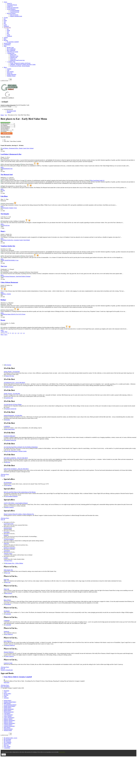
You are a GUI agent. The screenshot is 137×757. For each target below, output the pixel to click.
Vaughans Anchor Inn (8, 246)
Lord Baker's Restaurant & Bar (11, 154)
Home (2, 115)
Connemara (7, 620)
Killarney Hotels (8, 719)
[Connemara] (70, 614)
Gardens (9, 68)
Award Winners (11, 9)
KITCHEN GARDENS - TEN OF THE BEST (16, 458)
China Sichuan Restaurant (9, 282)
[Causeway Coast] (70, 656)
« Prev (5, 331)
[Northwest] (70, 624)
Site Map (6, 695)
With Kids (6, 543)
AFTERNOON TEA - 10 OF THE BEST (14, 382)
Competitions (7, 44)
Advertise (6, 697)
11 (15, 333)
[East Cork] (70, 573)
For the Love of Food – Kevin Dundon (20, 66)
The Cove (4, 266)
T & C (5, 692)
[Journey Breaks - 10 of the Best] (70, 365)
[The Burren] (70, 604)
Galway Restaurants (9, 717)
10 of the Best (7, 27)
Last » (5, 334)
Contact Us (10, 6)
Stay (5, 22)
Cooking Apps (11, 61)
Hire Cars (6, 745)
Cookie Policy (62, 752)
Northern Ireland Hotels (10, 702)
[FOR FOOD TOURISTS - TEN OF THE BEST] (70, 462)
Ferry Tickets (7, 746)
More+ (5, 67)
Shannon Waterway (9, 652)
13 (21, 333)
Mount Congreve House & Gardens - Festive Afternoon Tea (19, 514)
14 (23, 333)
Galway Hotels (7, 716)
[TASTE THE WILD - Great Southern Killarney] (70, 496)
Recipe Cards (10, 47)
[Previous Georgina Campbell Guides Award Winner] (35, 163)
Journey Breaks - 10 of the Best (12, 371)
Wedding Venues (11, 76)
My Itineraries (7, 740)
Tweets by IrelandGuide (7, 670)
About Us (9, 3)
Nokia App (13, 58)
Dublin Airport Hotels (9, 706)
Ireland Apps (10, 53)
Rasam (3, 320)
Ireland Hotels (7, 700)
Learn (5, 24)
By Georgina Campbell (13, 41)
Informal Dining (8, 528)
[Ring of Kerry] (70, 593)
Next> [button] (7, 474)
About (5, 2)
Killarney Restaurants (9, 720)
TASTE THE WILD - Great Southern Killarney (16, 503)
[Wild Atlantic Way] (70, 563)
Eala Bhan (4, 196)
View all (3, 475)
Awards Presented (14, 10)
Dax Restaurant (8, 482)
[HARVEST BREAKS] (70, 429)
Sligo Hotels (7, 727)
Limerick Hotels (8, 724)
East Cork (6, 579)
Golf (8, 70)
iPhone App (13, 54)
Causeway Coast (8, 663)
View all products (5, 686)
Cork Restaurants (8, 714)
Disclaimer (6, 690)
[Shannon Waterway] (70, 645)
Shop (5, 46)
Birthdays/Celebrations (9, 547)
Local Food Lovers (8, 523)
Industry (9, 112)
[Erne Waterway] (70, 634)
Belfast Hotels (7, 710)
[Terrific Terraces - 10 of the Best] (70, 387)
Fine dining (7, 532)
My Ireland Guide (11, 111)
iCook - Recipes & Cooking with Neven (20, 63)
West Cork (6, 589)
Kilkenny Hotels (8, 721)
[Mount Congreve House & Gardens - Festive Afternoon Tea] (70, 507)
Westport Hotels (8, 730)
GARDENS (7, 426)
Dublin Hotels (7, 707)
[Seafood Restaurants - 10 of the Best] (70, 408)
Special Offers (7, 43)
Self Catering (10, 71)
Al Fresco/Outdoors (9, 539)
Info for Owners (11, 13)
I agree (3, 754)
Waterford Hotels (8, 729)
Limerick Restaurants (9, 726)
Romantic (6, 535)
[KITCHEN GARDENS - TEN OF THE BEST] (70, 451)
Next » (2, 334)
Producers (6, 26)
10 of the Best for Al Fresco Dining (12, 404)
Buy (5, 23)
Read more (6, 682)
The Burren (7, 611)
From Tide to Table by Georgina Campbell (18, 677)
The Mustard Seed (7, 174)
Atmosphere (7, 550)
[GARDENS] (70, 419)
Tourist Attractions (11, 74)
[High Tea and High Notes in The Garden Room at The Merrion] (70, 485)
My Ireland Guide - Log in (10, 738)
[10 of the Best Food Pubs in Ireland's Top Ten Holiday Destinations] (70, 440)
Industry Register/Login (16, 16)
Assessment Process (12, 4)
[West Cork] (70, 582)
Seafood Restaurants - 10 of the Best (13, 415)
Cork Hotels (7, 713)
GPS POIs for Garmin (12, 51)
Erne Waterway (8, 641)
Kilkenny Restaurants (9, 723)
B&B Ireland (7, 703)
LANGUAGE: (4, 80)
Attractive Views (8, 553)
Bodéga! (3, 300)
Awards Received (14, 12)
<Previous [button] (3, 474)
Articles (6, 37)
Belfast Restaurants (8, 712)
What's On (9, 73)
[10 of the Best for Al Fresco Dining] (70, 398)
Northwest (6, 631)
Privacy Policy (7, 693)
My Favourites (7, 739)
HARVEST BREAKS (9, 436)
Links (5, 696)
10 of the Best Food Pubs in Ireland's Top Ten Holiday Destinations (21, 447)
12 (18, 333)
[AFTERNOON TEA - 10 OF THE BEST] (70, 376)
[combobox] (10, 79)
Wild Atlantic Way (8, 570)
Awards (6, 17)
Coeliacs (6, 557)
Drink (5, 20)
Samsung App (13, 57)
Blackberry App (14, 56)
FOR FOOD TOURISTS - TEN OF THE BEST (16, 468)
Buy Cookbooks (11, 50)
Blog (5, 39)
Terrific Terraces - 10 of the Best (12, 393)
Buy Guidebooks (11, 49)
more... (2, 167)
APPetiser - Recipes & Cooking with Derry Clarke (23, 64)
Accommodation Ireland (10, 704)
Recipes (6, 40)
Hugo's (3, 231)
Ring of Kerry (7, 600)
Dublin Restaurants (8, 709)
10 (12, 333)
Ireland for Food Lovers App (17, 60)
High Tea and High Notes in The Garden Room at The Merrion (20, 492)
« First (2, 331)
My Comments (7, 742)
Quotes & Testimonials (12, 7)
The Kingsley (5, 214)
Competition (7, 747)
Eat (4, 19)
